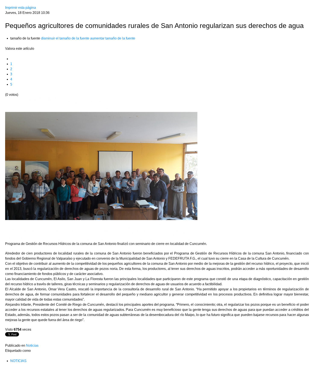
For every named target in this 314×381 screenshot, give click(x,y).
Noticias (32, 345)
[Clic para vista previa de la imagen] (101, 169)
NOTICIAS (18, 361)
